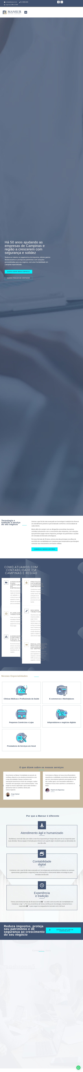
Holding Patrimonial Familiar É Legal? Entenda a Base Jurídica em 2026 (59, 985)
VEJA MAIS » (9, 1001)
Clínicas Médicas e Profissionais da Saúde (21, 699)
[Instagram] (62, 2)
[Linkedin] (58, 2)
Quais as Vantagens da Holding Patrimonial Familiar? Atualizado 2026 (20, 1038)
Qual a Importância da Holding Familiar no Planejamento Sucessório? (19, 985)
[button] (25, 12)
